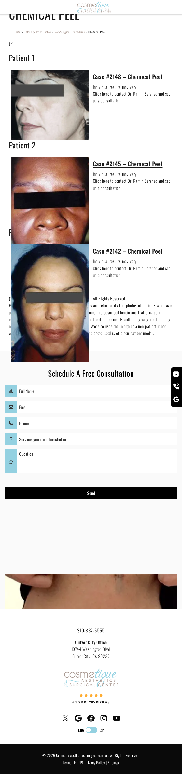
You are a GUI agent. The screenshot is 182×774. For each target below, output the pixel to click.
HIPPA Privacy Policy (89, 762)
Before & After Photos (37, 32)
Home (17, 32)
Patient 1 (22, 57)
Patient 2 (22, 145)
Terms (67, 762)
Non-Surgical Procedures (70, 32)
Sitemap (113, 762)
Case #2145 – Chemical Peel (128, 163)
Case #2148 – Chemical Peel (128, 76)
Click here (101, 94)
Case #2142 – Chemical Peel (128, 251)
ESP (101, 730)
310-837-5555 (91, 630)
